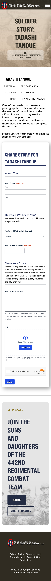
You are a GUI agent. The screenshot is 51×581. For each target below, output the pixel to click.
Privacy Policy (17, 554)
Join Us (17, 500)
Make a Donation (21, 511)
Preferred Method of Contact (18, 231)
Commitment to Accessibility (25, 557)
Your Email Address (18, 245)
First (6, 187)
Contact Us (25, 560)
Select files (25, 347)
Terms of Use (33, 554)
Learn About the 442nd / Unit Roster (25, 55)
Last (6, 197)
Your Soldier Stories (14, 291)
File (6, 327)
